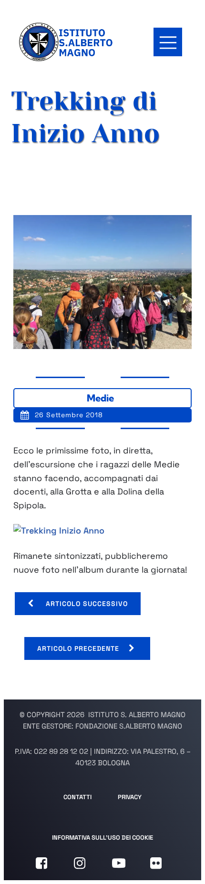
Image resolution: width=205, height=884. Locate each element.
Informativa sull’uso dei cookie (102, 837)
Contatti (77, 797)
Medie (100, 398)
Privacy (130, 797)
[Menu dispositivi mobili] (168, 42)
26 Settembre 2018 (69, 415)
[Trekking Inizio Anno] (58, 530)
